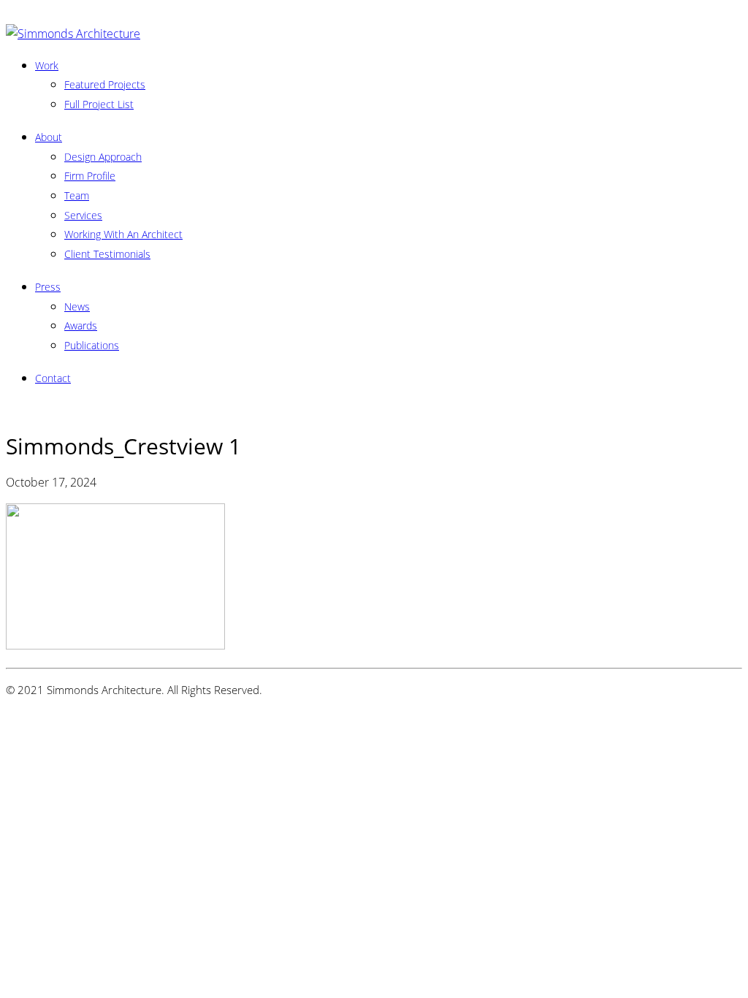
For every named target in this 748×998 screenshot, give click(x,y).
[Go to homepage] (73, 34)
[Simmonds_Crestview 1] (115, 645)
